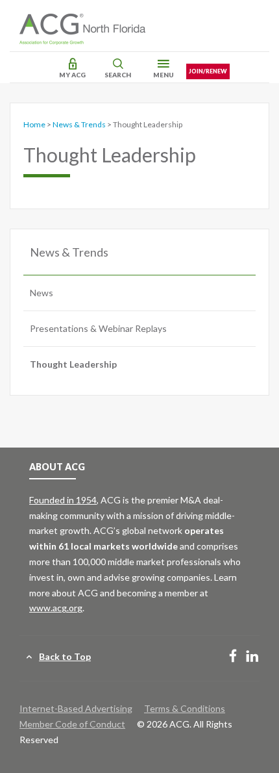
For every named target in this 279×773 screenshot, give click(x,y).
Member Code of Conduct (72, 723)
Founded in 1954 (63, 499)
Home (34, 124)
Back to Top (65, 656)
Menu (163, 75)
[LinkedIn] (252, 657)
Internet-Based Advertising (75, 708)
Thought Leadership (73, 364)
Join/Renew (208, 71)
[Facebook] (233, 657)
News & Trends (79, 124)
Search (117, 75)
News (41, 292)
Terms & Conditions (184, 708)
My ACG (72, 75)
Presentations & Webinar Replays (98, 328)
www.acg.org (55, 607)
